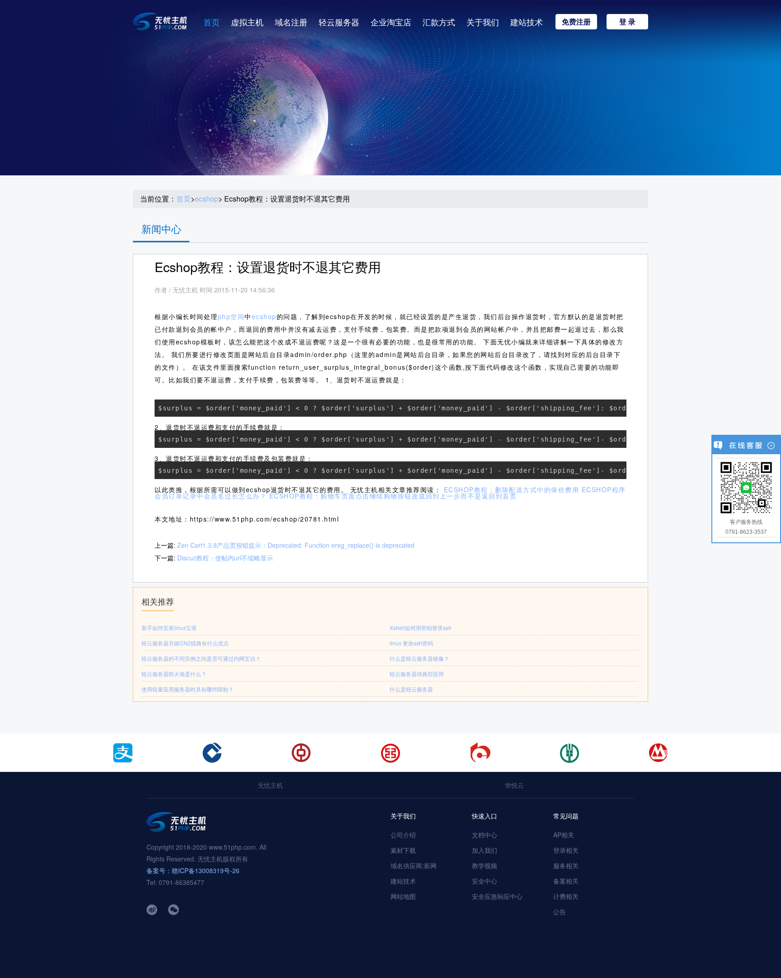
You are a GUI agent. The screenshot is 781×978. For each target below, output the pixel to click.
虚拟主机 (247, 22)
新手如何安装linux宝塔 (169, 627)
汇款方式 (439, 22)
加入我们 (484, 850)
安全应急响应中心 (497, 896)
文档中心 (484, 835)
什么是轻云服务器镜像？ (419, 658)
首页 (211, 22)
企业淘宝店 (391, 22)
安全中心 (484, 881)
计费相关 (566, 896)
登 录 (627, 21)
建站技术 (526, 22)
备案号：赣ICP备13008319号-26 (193, 870)
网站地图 (403, 896)
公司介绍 (403, 835)
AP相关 (563, 835)
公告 (559, 911)
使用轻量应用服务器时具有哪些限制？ (187, 689)
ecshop (206, 198)
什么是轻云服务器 (411, 689)
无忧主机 (270, 785)
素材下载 (403, 850)
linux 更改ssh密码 (411, 643)
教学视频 (484, 865)
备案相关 (566, 881)
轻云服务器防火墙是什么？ (174, 673)
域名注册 (291, 22)
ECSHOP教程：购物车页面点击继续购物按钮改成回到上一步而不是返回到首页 (393, 495)
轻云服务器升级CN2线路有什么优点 (185, 643)
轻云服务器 (339, 22)
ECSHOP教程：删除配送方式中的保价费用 (511, 489)
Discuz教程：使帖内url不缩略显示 (225, 557)
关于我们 (482, 22)
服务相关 (566, 865)
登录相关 (566, 850)
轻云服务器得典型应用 (417, 673)
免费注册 (576, 21)
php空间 (231, 316)
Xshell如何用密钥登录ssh (421, 627)
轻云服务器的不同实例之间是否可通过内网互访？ (201, 658)
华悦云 (514, 785)
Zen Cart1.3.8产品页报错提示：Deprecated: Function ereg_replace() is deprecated (295, 545)
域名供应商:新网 (413, 865)
